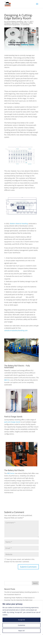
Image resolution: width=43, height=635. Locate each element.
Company (7, 23)
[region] (21, 618)
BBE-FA (6, 380)
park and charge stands (12, 422)
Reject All (21, 631)
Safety (30, 23)
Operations (15, 23)
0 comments (25, 25)
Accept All (21, 620)
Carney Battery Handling (14, 21)
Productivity (24, 23)
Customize (21, 625)
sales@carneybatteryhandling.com (16, 330)
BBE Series (10, 473)
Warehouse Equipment (12, 25)
